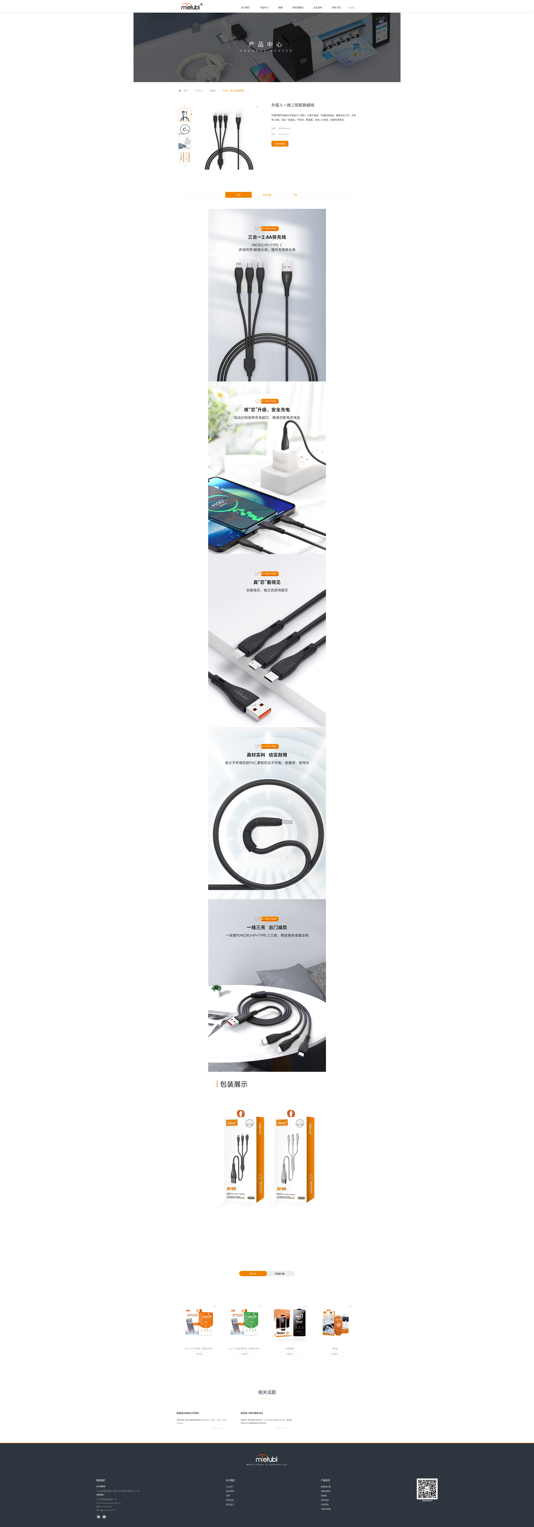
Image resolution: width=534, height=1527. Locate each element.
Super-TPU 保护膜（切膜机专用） (199, 1349)
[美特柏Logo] (191, 6)
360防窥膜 (289, 1349)
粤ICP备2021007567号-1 (106, 1510)
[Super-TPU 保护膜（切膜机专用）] (199, 1321)
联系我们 (230, 1505)
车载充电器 (326, 1509)
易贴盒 (335, 1349)
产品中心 (264, 7)
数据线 (213, 91)
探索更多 (199, 1354)
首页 (186, 91)
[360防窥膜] (289, 1321)
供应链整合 (298, 7)
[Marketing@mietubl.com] (104, 1517)
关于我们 (245, 7)
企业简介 (230, 1487)
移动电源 (325, 1500)
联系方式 (336, 7)
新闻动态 (230, 1500)
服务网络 (230, 1491)
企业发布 (317, 7)
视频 (280, 7)
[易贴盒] (335, 1321)
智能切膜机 (326, 1491)
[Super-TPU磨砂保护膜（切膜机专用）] (244, 1321)
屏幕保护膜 (326, 1487)
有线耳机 (325, 1505)
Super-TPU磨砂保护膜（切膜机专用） (244, 1349)
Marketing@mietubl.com (111, 1503)
